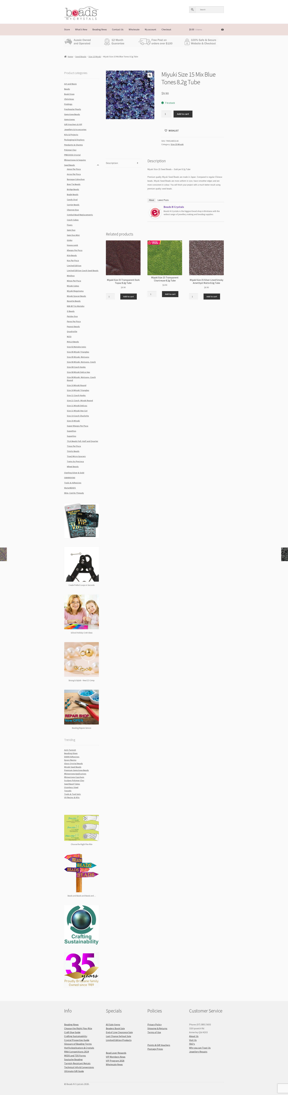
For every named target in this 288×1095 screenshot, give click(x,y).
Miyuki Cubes (73, 286)
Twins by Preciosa (75, 461)
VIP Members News (115, 1056)
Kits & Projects (71, 134)
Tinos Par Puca (74, 446)
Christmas (69, 99)
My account (150, 29)
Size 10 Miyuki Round (76, 385)
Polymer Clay (70, 150)
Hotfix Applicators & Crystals (79, 1047)
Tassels (67, 790)
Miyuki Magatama (75, 291)
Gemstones (69, 119)
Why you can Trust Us (200, 1047)
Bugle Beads (72, 194)
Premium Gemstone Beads (76, 770)
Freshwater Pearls (72, 109)
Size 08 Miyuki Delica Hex (78, 372)
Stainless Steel (71, 787)
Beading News (99, 29)
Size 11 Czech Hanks (76, 395)
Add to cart (183, 113)
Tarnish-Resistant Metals (77, 1063)
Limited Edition (74, 265)
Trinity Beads (73, 451)
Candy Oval (72, 199)
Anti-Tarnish (70, 750)
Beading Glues (71, 753)
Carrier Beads (73, 204)
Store (67, 29)
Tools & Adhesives (72, 482)
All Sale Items (113, 1024)
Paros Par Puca (74, 321)
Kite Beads (72, 255)
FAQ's (192, 1043)
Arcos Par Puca (74, 174)
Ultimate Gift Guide (74, 1071)
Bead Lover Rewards (116, 1052)
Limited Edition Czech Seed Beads (82, 270)
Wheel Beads (73, 466)
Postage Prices (155, 1048)
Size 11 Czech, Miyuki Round (80, 400)
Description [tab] (112, 162)
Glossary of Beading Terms (78, 1043)
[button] (149, 75)
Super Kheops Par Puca (77, 426)
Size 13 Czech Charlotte (78, 415)
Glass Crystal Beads (73, 763)
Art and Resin (70, 84)
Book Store (69, 94)
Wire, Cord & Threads (74, 493)
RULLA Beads (73, 341)
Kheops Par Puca (74, 250)
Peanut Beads (73, 326)
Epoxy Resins (70, 760)
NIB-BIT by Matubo (75, 306)
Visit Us (193, 1040)
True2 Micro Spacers (76, 456)
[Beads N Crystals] (155, 213)
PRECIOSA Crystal (72, 155)
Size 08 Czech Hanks (76, 367)
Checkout (166, 29)
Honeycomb (72, 245)
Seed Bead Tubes (72, 784)
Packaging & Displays (74, 139)
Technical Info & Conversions (79, 1067)
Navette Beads (74, 301)
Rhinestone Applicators (75, 773)
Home (70, 56)
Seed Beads (80, 56)
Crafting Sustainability (75, 1036)
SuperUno (71, 436)
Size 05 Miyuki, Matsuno (78, 357)
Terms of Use (154, 1032)
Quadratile (72, 331)
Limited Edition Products (119, 1040)
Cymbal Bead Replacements (80, 214)
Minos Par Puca (74, 280)
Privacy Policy (154, 1024)
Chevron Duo (73, 209)
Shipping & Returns (157, 1028)
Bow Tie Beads (73, 184)
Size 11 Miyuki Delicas (77, 405)
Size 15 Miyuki (94, 56)
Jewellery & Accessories (75, 129)
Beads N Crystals (174, 207)
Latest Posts (163, 200)
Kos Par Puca (73, 260)
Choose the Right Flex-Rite (78, 1028)
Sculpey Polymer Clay (74, 780)
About (151, 200)
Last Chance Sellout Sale (118, 1036)
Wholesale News (114, 1064)
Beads (67, 89)
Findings (68, 104)
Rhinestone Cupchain (74, 777)
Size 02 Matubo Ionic (76, 346)
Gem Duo (71, 230)
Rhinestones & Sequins (75, 160)
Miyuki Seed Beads (72, 767)
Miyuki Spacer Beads (76, 296)
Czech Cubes (73, 219)
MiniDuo (71, 275)
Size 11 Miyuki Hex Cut (77, 410)
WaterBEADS (70, 487)
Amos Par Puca (74, 169)
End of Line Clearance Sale (119, 1032)
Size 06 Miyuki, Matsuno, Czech (81, 362)
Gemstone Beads (72, 114)
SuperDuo (71, 431)
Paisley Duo (72, 316)
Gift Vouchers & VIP (73, 124)
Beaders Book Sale (115, 1028)
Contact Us (117, 29)
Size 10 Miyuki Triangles (78, 390)
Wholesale (134, 29)
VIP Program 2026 (115, 1060)
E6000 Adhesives (71, 756)
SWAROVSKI (69, 477)
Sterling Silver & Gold (74, 472)
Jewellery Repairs (198, 1051)
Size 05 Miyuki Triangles (78, 352)
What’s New (81, 29)
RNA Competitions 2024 (76, 1051)
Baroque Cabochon (76, 179)
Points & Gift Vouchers (158, 1045)
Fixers (69, 225)
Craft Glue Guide (72, 1032)
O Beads (71, 311)
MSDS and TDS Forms (75, 1055)
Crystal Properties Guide (76, 1040)
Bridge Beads (73, 189)
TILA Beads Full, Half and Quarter (82, 441)
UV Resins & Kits (72, 797)
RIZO (69, 336)
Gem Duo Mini (73, 235)
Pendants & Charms (73, 144)
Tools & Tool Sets (72, 794)
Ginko (69, 240)
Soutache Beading (73, 1059)
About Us (193, 1036)
